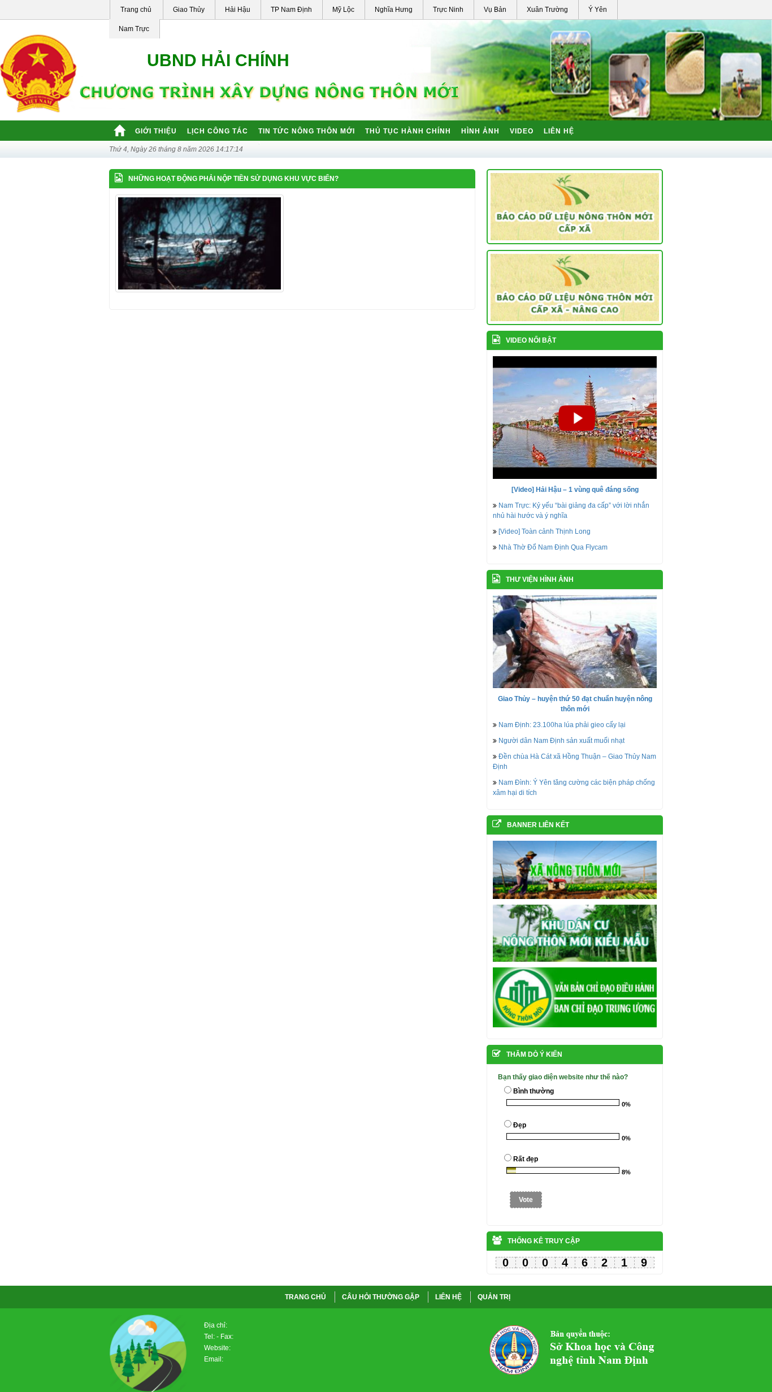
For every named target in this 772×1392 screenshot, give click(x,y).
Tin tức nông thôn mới (306, 131)
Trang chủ (135, 10)
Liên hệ (559, 131)
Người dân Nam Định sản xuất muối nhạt (561, 741)
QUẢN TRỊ (494, 1297)
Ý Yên (597, 10)
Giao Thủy (189, 10)
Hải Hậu (237, 10)
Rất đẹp (525, 1159)
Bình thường (533, 1091)
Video (522, 131)
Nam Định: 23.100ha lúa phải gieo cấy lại (562, 725)
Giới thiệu (156, 131)
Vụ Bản (495, 10)
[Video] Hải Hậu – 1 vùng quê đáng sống (575, 490)
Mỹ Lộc (343, 10)
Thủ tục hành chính (408, 131)
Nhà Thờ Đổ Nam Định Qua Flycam (553, 547)
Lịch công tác (217, 131)
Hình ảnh (480, 131)
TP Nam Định (291, 10)
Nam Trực (134, 29)
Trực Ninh (448, 10)
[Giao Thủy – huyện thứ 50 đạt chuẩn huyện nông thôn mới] (575, 641)
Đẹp (519, 1125)
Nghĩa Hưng (394, 10)
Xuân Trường (547, 10)
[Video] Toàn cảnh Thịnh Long (544, 531)
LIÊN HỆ (448, 1297)
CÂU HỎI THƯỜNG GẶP (380, 1297)
